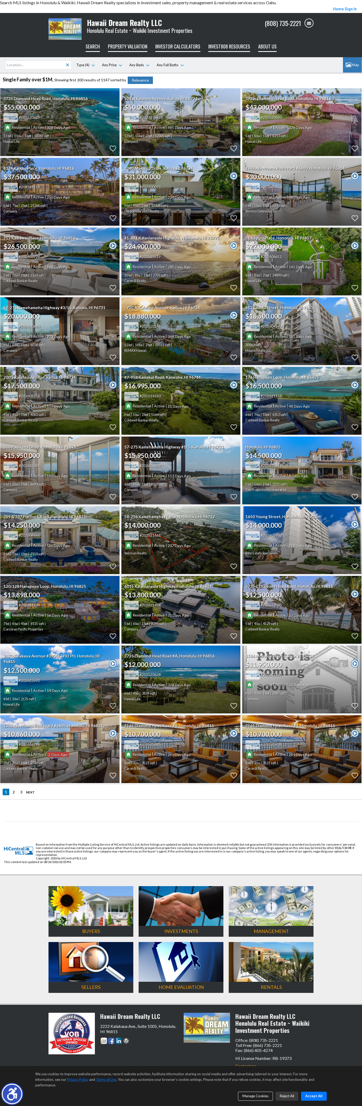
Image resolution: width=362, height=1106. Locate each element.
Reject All (287, 1096)
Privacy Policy (78, 1079)
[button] (12, 1094)
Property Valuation (127, 46)
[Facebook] (111, 1041)
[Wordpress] (126, 1041)
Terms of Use (106, 1079)
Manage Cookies (255, 1096)
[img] (309, 23)
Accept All (314, 1096)
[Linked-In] (119, 1041)
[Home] (65, 28)
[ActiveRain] (104, 1041)
